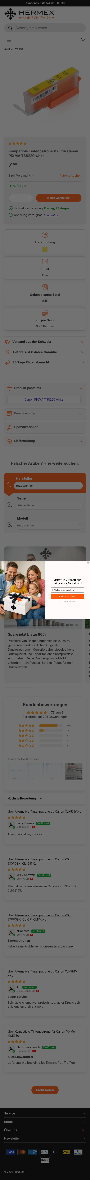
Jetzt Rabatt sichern (67, 596)
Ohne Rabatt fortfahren (67, 601)
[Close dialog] (88, 563)
